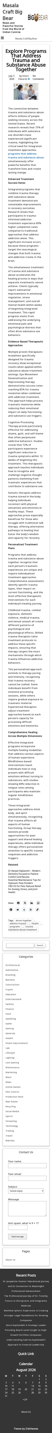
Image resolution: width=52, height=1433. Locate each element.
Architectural (13, 965)
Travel (9, 1135)
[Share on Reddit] (17, 909)
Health (35, 923)
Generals (10, 1033)
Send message (18, 1237)
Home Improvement (17, 1043)
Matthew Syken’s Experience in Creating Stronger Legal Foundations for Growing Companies (26, 1315)
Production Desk (15, 1096)
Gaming (10, 1028)
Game (9, 1023)
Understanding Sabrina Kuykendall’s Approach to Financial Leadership (26, 1342)
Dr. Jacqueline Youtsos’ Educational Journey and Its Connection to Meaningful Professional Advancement (26, 1286)
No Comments (38, 77)
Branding (10, 974)
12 (19, 1385)
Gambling (11, 1018)
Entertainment (13, 999)
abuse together (24, 920)
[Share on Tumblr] (24, 909)
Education (11, 994)
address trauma (18, 923)
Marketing (11, 1072)
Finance (10, 1008)
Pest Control (12, 1091)
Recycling (11, 1106)
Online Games (13, 1086)
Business (10, 979)
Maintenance (13, 1067)
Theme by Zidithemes (26, 1428)
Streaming (11, 1121)
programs (15, 926)
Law (8, 1047)
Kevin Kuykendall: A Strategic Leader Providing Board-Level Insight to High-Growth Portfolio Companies (26, 1330)
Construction (12, 984)
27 (26, 1392)
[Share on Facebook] (18, 903)
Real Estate (12, 1101)
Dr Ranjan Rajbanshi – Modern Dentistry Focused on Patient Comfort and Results (24, 873)
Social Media (12, 1111)
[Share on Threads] (30, 909)
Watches (10, 1140)
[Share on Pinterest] (10, 909)
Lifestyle (10, 1052)
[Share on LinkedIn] (31, 903)
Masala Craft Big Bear (12, 11)
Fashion (10, 1004)
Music (9, 1077)
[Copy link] (37, 909)
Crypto (9, 989)
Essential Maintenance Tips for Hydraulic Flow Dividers (24, 881)
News (9, 1082)
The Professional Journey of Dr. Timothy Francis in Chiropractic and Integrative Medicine (26, 1300)
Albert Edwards (23, 77)
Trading (10, 1130)
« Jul (25, 1399)
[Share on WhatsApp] (38, 903)
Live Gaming (12, 1062)
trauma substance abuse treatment (22, 928)
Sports (9, 1116)
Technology (12, 1125)
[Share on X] (25, 903)
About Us (10, 1259)
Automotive (12, 970)
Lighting (10, 1057)
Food (8, 1013)
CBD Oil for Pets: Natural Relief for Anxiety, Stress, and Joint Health (24, 889)
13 (26, 1385)
